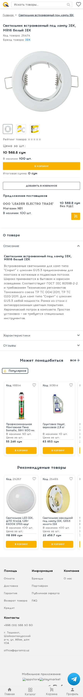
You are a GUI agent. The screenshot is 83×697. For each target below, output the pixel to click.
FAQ (34, 600)
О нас (68, 578)
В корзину (41, 166)
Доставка (11, 586)
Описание (11, 246)
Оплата (9, 578)
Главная (8, 15)
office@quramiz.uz (16, 650)
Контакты (11, 618)
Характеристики (16, 335)
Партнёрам (40, 586)
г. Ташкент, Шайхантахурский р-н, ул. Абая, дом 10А (17, 638)
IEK (27, 39)
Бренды (37, 578)
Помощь (10, 571)
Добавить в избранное (41, 185)
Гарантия (10, 593)
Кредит (9, 608)
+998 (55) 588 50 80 (18, 625)
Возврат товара (15, 600)
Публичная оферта (45, 593)
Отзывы (9, 345)
